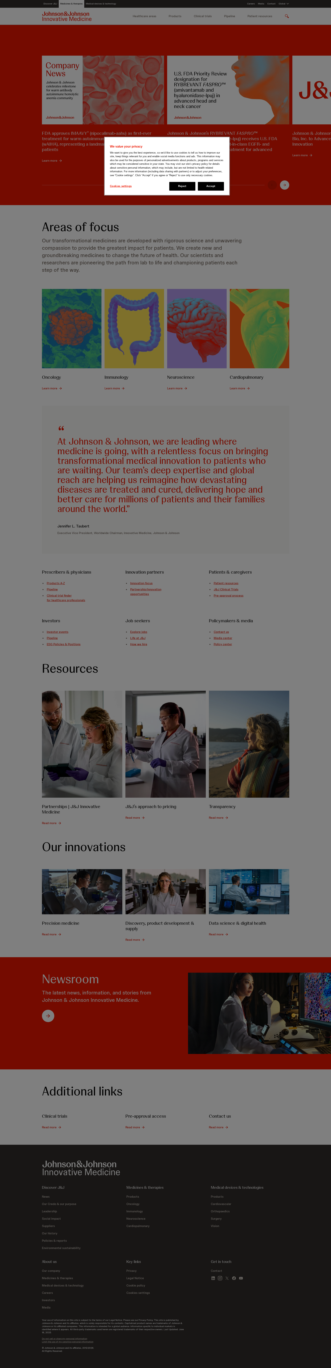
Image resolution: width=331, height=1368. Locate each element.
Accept (210, 186)
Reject (182, 186)
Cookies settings (121, 186)
